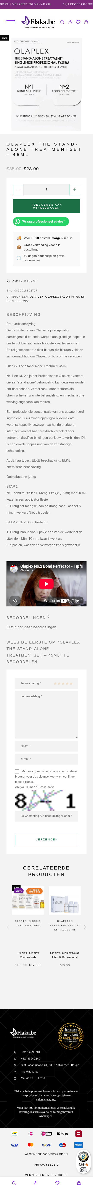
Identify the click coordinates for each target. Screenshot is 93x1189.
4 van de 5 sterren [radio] (67, 683)
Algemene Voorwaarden (46, 1154)
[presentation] (7, 927)
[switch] (83, 1169)
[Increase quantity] (74, 189)
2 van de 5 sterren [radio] (59, 683)
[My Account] (70, 22)
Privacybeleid (46, 1164)
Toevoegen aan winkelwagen (46, 206)
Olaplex (36, 296)
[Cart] (86, 22)
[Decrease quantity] (18, 189)
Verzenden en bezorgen (46, 1175)
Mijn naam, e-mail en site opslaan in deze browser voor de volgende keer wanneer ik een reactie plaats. (46, 776)
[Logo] (38, 22)
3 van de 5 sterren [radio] (62, 683)
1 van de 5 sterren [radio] (55, 683)
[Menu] (10, 22)
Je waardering (31, 683)
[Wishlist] (78, 22)
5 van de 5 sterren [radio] (70, 683)
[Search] (62, 22)
